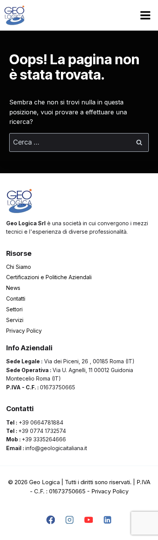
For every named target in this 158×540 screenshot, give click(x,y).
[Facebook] (50, 520)
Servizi (14, 320)
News (13, 288)
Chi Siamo (18, 266)
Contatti (15, 298)
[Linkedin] (107, 520)
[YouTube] (88, 520)
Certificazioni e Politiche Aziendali (49, 277)
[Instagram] (69, 520)
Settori (14, 309)
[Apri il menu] (145, 15)
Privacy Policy (24, 330)
